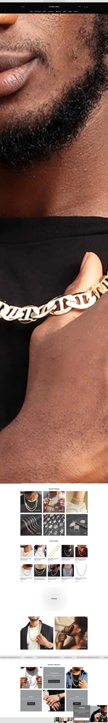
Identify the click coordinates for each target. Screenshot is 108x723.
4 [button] (75, 483)
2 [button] (32, 483)
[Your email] (81, 716)
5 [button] (97, 483)
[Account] (84, 6)
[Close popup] (106, 706)
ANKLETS (76, 11)
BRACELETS (58, 11)
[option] (54, 249)
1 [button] (11, 483)
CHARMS (70, 11)
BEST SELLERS (38, 11)
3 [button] (54, 483)
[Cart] (87, 6)
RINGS (64, 11)
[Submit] (28, 6)
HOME (31, 11)
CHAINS (44, 11)
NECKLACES (50, 11)
